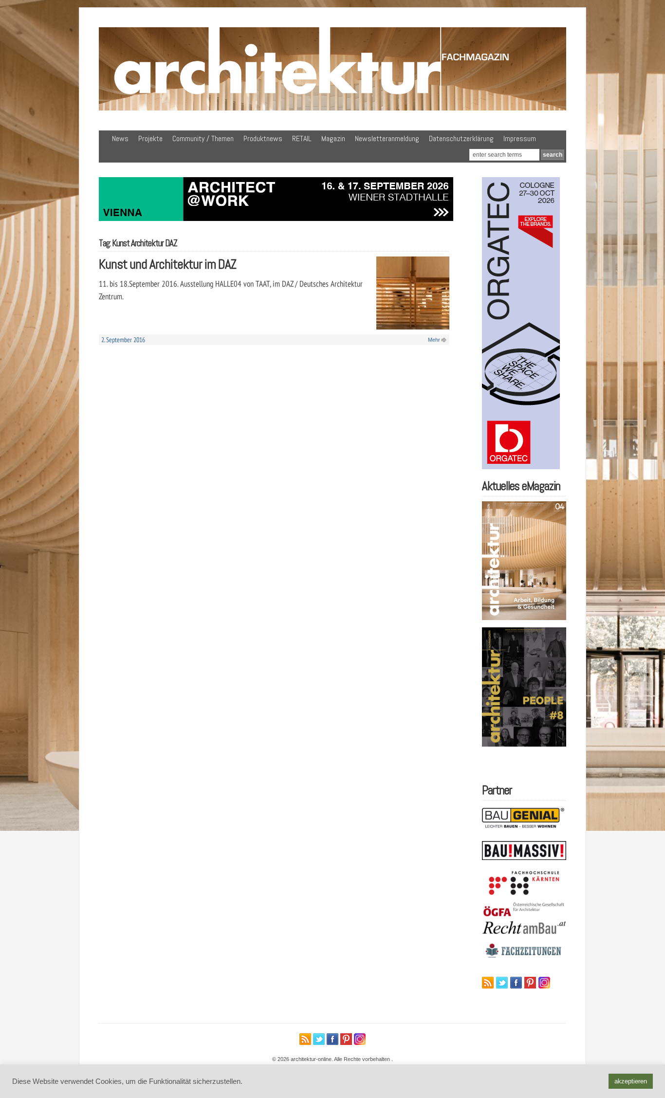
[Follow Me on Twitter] (502, 982)
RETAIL (302, 138)
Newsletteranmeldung (387, 138)
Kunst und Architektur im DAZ (167, 264)
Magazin (333, 138)
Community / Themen (203, 138)
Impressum (519, 138)
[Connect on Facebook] (516, 982)
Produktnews (262, 138)
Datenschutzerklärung (461, 138)
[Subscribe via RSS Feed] (488, 982)
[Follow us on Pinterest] (530, 982)
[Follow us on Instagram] (544, 982)
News (120, 138)
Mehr (434, 340)
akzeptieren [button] (630, 1081)
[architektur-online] (332, 108)
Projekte (150, 138)
